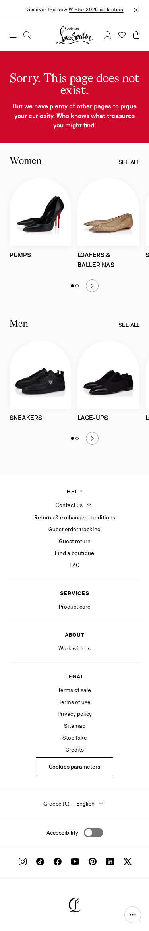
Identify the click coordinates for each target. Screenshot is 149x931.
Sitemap (74, 726)
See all (128, 162)
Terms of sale (74, 690)
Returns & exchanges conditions (74, 517)
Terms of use (75, 702)
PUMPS (20, 255)
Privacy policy (75, 714)
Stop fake (74, 737)
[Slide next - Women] (92, 285)
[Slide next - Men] (92, 438)
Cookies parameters (74, 766)
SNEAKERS (26, 418)
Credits (75, 749)
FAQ (74, 565)
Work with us (74, 648)
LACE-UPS (92, 418)
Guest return (75, 541)
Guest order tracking (74, 529)
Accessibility (62, 832)
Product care (75, 606)
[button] (132, 914)
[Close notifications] (136, 9)
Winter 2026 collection (96, 9)
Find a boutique (74, 553)
